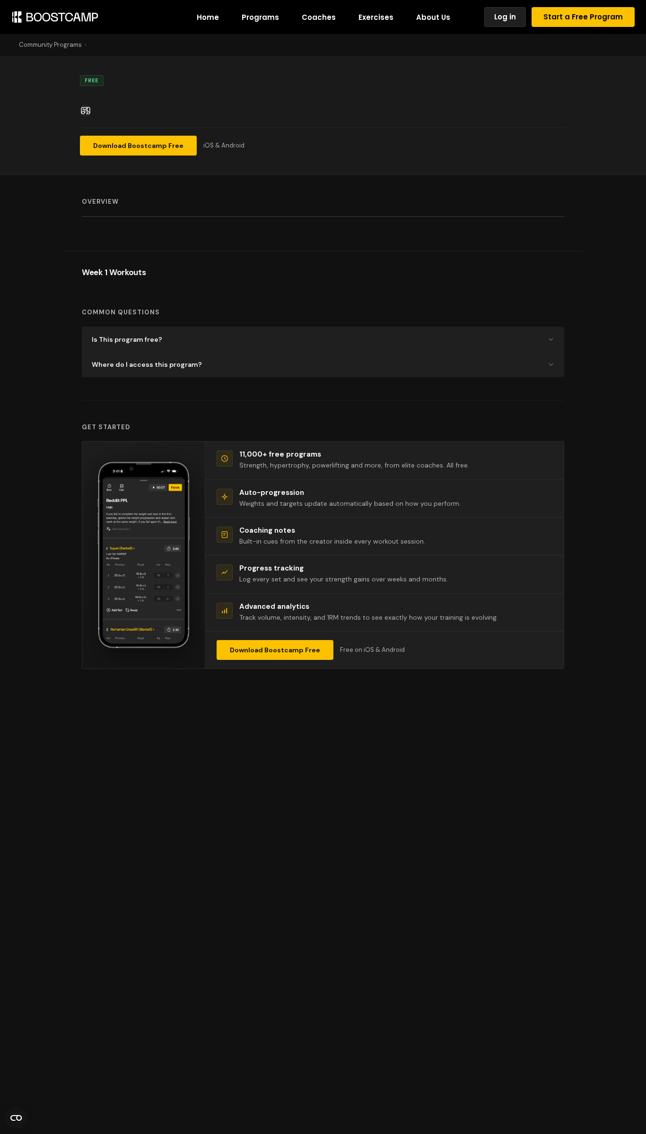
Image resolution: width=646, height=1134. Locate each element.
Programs (260, 17)
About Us (433, 17)
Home (208, 17)
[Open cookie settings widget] (16, 1118)
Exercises (375, 17)
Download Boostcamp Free (138, 145)
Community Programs (50, 45)
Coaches (319, 17)
